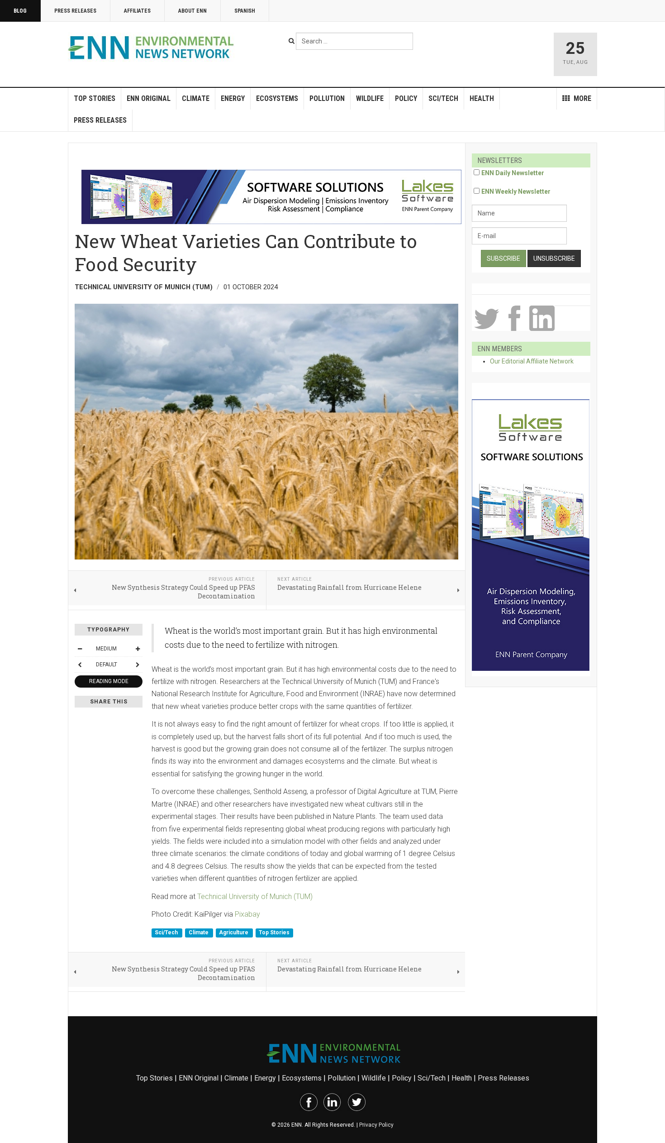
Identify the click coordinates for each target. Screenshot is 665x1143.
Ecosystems (277, 98)
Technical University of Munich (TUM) (255, 896)
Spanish (244, 11)
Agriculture (234, 933)
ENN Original (149, 98)
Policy (406, 98)
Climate (195, 98)
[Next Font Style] (137, 665)
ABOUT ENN (192, 11)
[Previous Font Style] (80, 665)
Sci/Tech (443, 98)
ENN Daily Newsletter (512, 173)
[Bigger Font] (137, 649)
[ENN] (153, 48)
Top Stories (94, 98)
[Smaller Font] (80, 649)
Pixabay (247, 914)
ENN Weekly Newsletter (516, 191)
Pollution (327, 98)
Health (482, 98)
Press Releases (75, 11)
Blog (20, 11)
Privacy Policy (376, 1125)
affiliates (137, 11)
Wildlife (370, 98)
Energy (233, 98)
